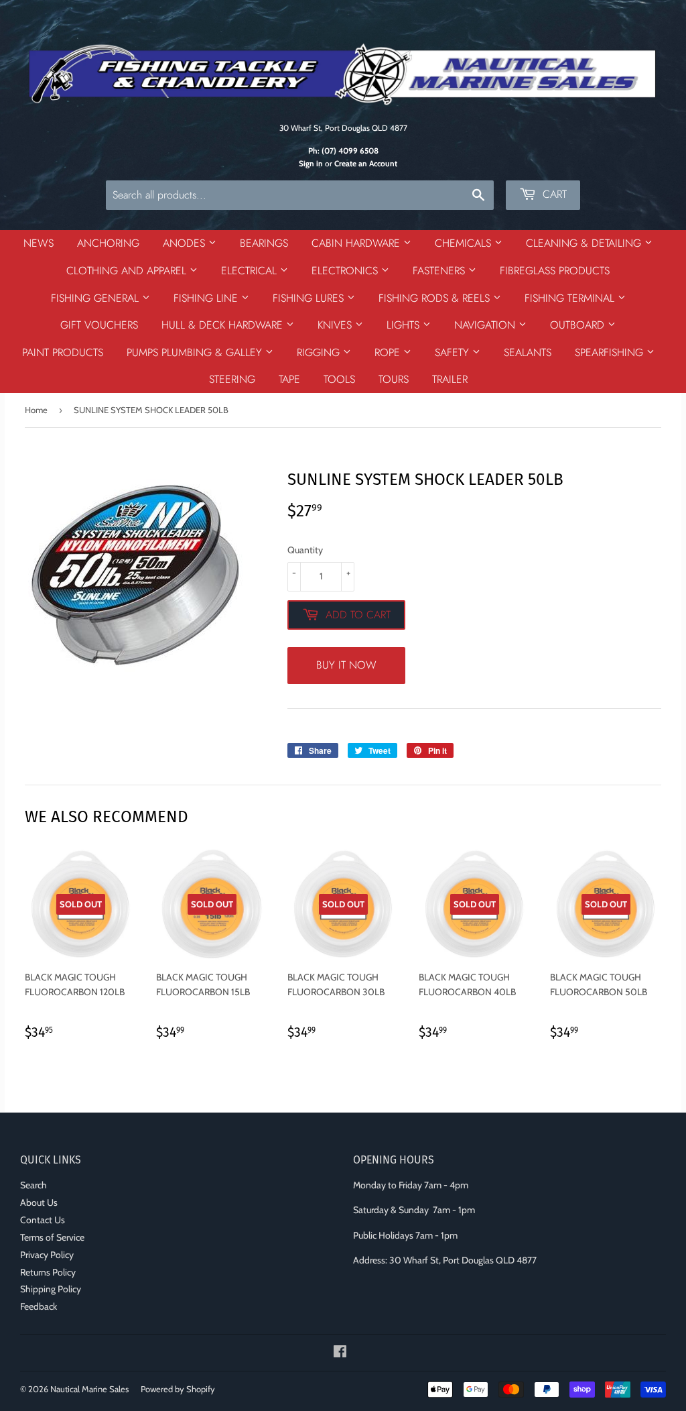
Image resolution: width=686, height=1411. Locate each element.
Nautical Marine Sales (89, 1389)
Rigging (320, 352)
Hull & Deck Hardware (223, 325)
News (38, 243)
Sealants (527, 352)
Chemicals (464, 243)
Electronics (346, 270)
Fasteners (440, 270)
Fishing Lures (310, 298)
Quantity (305, 550)
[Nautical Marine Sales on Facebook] (340, 1353)
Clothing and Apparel (128, 270)
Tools (339, 379)
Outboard (579, 325)
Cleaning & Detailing (585, 243)
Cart (553, 194)
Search (33, 1185)
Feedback (38, 1306)
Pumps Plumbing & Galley (196, 352)
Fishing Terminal (571, 298)
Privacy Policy (47, 1255)
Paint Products (62, 352)
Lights (405, 325)
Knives (336, 325)
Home (36, 409)
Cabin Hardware (357, 243)
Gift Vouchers (99, 325)
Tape (289, 379)
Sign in (311, 163)
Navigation (486, 325)
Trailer (450, 379)
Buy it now (346, 665)
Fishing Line (207, 298)
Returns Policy (48, 1272)
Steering (232, 379)
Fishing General (96, 298)
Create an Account (365, 163)
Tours (394, 379)
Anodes (185, 243)
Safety (453, 352)
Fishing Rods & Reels (436, 298)
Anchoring (108, 243)
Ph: (343, 151)
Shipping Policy (50, 1289)
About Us (39, 1202)
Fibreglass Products (555, 270)
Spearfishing (610, 352)
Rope (388, 352)
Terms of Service (52, 1237)
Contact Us (42, 1220)
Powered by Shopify (178, 1389)
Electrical (250, 270)
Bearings (264, 243)
